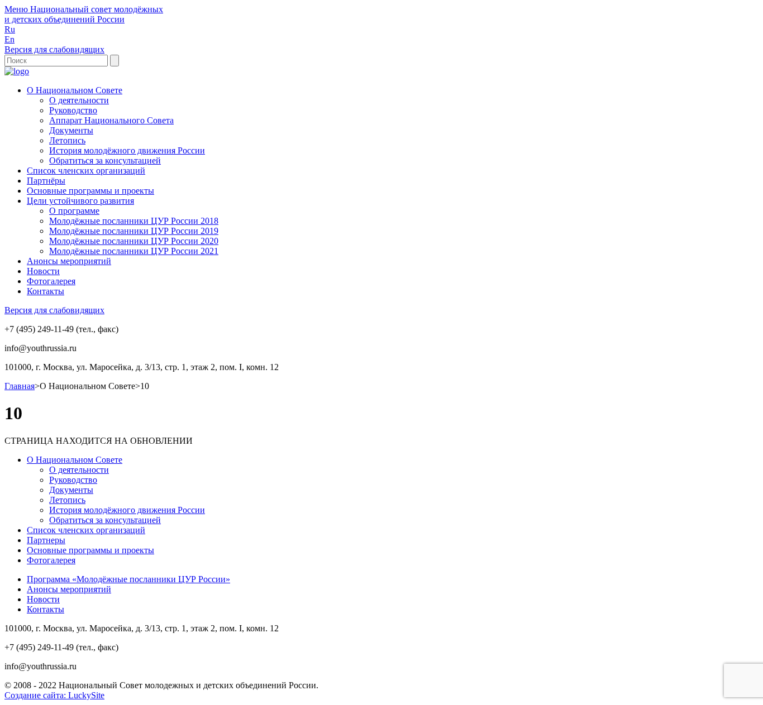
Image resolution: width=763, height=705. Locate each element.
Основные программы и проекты (90, 190)
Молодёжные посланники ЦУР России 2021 (133, 251)
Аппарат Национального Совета (111, 120)
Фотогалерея (51, 281)
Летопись (67, 140)
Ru (9, 29)
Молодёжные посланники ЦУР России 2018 (133, 221)
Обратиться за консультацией (105, 160)
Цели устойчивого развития (80, 200)
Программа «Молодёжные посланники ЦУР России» (128, 579)
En (9, 39)
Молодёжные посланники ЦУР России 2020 (133, 241)
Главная (19, 386)
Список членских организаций (86, 170)
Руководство (73, 110)
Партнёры (46, 180)
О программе (74, 210)
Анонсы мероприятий (69, 261)
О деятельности (79, 100)
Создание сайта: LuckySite (54, 695)
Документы (71, 130)
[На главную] (16, 71)
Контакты (45, 291)
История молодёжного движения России (127, 150)
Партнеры (46, 540)
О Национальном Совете (74, 90)
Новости (43, 271)
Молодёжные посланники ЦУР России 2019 (133, 231)
